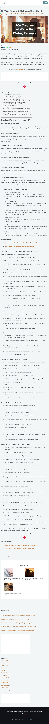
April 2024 (4, 672)
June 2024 (4, 668)
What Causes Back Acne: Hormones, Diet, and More (15, 619)
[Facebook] (9, 47)
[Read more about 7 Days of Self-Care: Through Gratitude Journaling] (29, 572)
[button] (40, 3)
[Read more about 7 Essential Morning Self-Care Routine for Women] (8, 586)
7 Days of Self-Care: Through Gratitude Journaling (19, 246)
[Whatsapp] (7, 47)
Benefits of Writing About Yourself (11, 94)
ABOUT (21, 711)
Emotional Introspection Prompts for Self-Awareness (17, 116)
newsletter (20, 69)
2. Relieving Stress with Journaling (13, 97)
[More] (10, 47)
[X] (2, 47)
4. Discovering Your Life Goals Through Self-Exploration (18, 100)
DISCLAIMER (39, 711)
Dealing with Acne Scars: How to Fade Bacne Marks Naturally (17, 630)
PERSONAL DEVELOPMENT (20, 13)
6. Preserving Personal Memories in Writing (15, 103)
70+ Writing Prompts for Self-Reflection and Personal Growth (18, 615)
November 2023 (5, 685)
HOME (8, 711)
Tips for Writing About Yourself (10, 105)
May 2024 (3, 670)
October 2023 (4, 687)
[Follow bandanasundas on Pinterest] (24, 86)
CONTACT (26, 711)
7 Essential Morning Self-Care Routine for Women (13, 593)
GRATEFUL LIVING (7, 13)
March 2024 (4, 675)
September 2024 (5, 663)
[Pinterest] (5, 47)
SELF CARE (32, 13)
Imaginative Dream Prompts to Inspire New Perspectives (18, 114)
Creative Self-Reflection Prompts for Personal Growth (17, 108)
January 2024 (4, 680)
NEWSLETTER (17, 711)
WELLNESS (39, 13)
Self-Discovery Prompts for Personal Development (16, 111)
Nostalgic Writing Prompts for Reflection (14, 113)
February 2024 (5, 677)
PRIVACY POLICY (32, 711)
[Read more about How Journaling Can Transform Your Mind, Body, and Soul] (8, 572)
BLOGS (11, 711)
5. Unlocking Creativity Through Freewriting (15, 102)
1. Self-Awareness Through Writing (13, 96)
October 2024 (4, 660)
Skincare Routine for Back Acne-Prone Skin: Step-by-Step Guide (18, 626)
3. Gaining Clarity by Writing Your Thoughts (15, 99)
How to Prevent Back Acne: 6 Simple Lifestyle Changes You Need (18, 623)
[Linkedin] (4, 47)
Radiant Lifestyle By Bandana (29, 719)
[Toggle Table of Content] (29, 93)
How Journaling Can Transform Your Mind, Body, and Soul (13, 579)
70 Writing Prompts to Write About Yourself (13, 107)
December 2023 (5, 682)
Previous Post (5, 556)
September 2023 (5, 690)
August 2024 (4, 665)
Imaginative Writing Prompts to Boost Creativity (16, 110)
